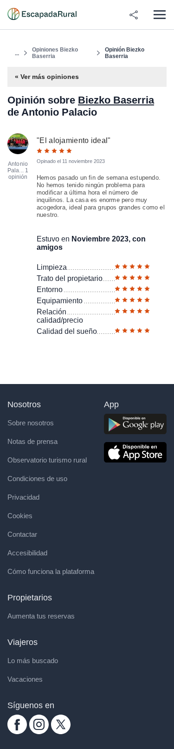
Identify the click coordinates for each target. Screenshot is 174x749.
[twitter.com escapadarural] (61, 732)
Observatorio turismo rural (47, 460)
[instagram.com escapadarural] (39, 732)
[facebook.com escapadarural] (17, 732)
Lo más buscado (32, 660)
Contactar (22, 534)
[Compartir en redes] (133, 15)
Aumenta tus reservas (41, 616)
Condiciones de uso (37, 478)
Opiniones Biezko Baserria (55, 52)
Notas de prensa (32, 441)
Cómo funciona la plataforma (50, 571)
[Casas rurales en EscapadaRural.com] (42, 15)
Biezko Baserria (116, 100)
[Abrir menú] (159, 14)
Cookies (19, 516)
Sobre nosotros (30, 423)
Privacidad (23, 497)
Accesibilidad (27, 553)
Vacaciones (25, 679)
